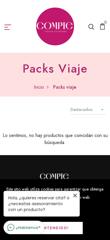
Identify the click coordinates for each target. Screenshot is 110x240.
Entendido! (55, 228)
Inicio (39, 87)
